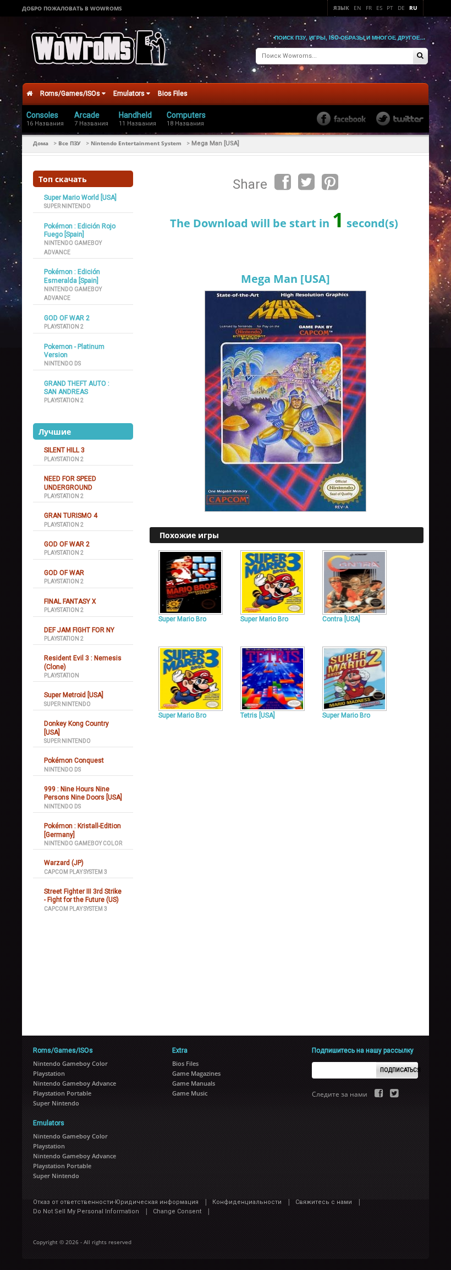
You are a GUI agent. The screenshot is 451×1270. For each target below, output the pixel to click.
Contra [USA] (341, 619)
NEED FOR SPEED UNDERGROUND (70, 483)
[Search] (420, 56)
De (401, 8)
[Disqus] (287, 872)
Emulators (129, 93)
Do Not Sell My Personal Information (86, 1211)
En (357, 8)
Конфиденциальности (247, 1202)
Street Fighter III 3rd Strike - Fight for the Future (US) (83, 896)
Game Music (189, 1093)
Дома (40, 143)
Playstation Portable (62, 1093)
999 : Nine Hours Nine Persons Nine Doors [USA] (83, 793)
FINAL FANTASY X (70, 601)
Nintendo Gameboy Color (83, 843)
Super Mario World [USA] (80, 197)
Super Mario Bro (182, 619)
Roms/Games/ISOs (71, 93)
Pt (390, 8)
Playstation (61, 675)
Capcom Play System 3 (75, 872)
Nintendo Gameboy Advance (74, 1083)
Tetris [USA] (257, 715)
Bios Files (173, 93)
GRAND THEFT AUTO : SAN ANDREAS (76, 388)
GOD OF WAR (64, 573)
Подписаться (399, 1070)
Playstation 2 (64, 327)
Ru (413, 8)
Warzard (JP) (64, 863)
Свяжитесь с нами (323, 1202)
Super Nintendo (67, 206)
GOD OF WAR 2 (67, 318)
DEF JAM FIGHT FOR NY (79, 630)
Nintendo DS (62, 363)
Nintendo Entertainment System (136, 143)
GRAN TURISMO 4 (70, 515)
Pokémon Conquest (74, 760)
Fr (369, 8)
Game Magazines (196, 1073)
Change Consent (177, 1211)
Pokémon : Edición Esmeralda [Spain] (72, 276)
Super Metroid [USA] (73, 695)
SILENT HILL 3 (64, 450)
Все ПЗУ (69, 143)
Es (379, 8)
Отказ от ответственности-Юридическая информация (116, 1202)
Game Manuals (193, 1083)
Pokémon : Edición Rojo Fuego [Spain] (80, 230)
